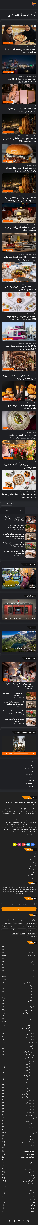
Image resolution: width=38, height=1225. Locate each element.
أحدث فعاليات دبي (13, 920)
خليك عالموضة (31, 1172)
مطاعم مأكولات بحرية (27, 1094)
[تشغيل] (34, 753)
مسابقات (31, 958)
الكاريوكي (31, 1046)
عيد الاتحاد (31, 991)
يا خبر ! (33, 1208)
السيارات (31, 1127)
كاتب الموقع (32, 46)
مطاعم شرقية (30, 1085)
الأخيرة (32, 510)
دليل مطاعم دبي (22, 930)
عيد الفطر (31, 1001)
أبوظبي (33, 920)
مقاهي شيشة (30, 1112)
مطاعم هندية (30, 1100)
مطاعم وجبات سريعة (28, 1103)
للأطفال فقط (30, 1148)
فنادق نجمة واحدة (29, 1037)
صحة (32, 1211)
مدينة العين (31, 949)
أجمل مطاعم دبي (25, 920)
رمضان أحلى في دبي (29, 1181)
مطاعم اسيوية (30, 1073)
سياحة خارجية (31, 1187)
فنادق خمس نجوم (29, 1034)
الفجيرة (33, 970)
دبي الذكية (32, 1175)
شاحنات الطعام (29, 1058)
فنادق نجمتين (30, 1040)
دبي (4, 926)
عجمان (33, 1196)
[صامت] (7, 753)
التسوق (32, 1136)
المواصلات (32, 1118)
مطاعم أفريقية (30, 1064)
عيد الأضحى (30, 988)
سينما (32, 1145)
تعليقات (6, 510)
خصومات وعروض (30, 1169)
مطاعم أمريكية (29, 1067)
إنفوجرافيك (32, 952)
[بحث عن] (6, 5)
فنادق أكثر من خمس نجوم (26, 1028)
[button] (19, 745)
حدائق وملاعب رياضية (27, 1139)
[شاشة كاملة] (4, 753)
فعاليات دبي (5, 930)
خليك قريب (29, 783)
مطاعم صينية (30, 1088)
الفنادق (33, 765)
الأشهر (19, 510)
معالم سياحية (30, 1154)
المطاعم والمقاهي (30, 768)
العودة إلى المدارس (28, 982)
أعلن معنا (31, 786)
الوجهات (33, 771)
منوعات (33, 1205)
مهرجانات (31, 1016)
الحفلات (32, 979)
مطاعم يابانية (30, 1106)
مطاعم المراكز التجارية (27, 1076)
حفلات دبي (10, 926)
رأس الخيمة (32, 1178)
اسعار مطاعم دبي (31, 926)
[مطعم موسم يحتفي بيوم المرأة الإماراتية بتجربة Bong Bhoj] (30, 528)
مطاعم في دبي (31, 936)
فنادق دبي (22, 933)
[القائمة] (2, 5)
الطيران (32, 1130)
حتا (34, 1166)
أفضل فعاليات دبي (31, 923)
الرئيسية (33, 964)
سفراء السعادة (31, 1184)
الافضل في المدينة (30, 774)
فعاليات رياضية (30, 1004)
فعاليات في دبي (31, 933)
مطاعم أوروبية (30, 1070)
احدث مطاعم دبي (19, 923)
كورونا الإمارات (31, 1199)
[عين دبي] (34, 4)
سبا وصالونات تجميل (28, 1142)
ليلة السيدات (30, 1061)
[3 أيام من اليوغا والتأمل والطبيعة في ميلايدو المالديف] (30, 554)
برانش (32, 1049)
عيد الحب (31, 998)
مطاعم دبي (15, 933)
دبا (33, 973)
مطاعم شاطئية (29, 1082)
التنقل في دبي (30, 1121)
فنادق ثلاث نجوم (29, 1031)
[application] (19, 745)
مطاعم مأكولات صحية (27, 1097)
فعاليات (13, 930)
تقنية (34, 1160)
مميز (34, 1202)
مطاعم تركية (30, 1079)
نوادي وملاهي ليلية (28, 1115)
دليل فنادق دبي (31, 930)
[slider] (21, 753)
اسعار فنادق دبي (9, 923)
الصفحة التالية (8, 503)
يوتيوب (32, 961)
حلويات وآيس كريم (28, 1052)
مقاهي (32, 1109)
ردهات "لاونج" (30, 1055)
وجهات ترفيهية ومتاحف (27, 1157)
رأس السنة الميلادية (28, 985)
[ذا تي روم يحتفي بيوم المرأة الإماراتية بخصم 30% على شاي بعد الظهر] (30, 536)
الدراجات (31, 1124)
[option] (17, 578)
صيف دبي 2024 (30, 1190)
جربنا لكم (32, 1163)
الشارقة (33, 967)
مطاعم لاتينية (30, 1091)
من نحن (31, 780)
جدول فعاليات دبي (19, 926)
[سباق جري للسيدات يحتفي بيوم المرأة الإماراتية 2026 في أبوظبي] (30, 545)
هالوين (32, 1019)
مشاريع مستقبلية (30, 777)
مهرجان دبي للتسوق (28, 1013)
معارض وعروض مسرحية (27, 1010)
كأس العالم (31, 1007)
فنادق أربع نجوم (29, 1025)
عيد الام (32, 994)
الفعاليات (32, 762)
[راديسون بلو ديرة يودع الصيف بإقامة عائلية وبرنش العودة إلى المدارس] (30, 519)
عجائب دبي (32, 1193)
